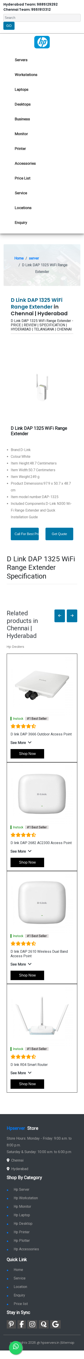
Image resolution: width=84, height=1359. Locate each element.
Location (20, 1287)
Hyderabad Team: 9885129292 (30, 4)
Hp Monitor (22, 1206)
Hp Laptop (22, 1215)
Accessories (25, 163)
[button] (59, 615)
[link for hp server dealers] (42, 42)
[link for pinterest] (11, 1324)
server (34, 258)
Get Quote (59, 534)
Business (22, 119)
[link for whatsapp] (15, 1348)
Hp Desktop (23, 1223)
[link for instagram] (32, 1324)
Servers (21, 60)
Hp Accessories (26, 1249)
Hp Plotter (22, 1240)
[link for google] (55, 1324)
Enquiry (21, 222)
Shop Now (27, 754)
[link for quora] (44, 1324)
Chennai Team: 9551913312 (27, 9)
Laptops (21, 89)
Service (21, 193)
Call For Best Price (28, 534)
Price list (21, 1304)
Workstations (26, 74)
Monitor (21, 134)
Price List (22, 178)
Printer (20, 148)
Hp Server (21, 1189)
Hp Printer (22, 1232)
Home (19, 258)
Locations (23, 207)
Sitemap (67, 1342)
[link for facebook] (21, 1324)
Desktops (23, 104)
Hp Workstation (26, 1198)
